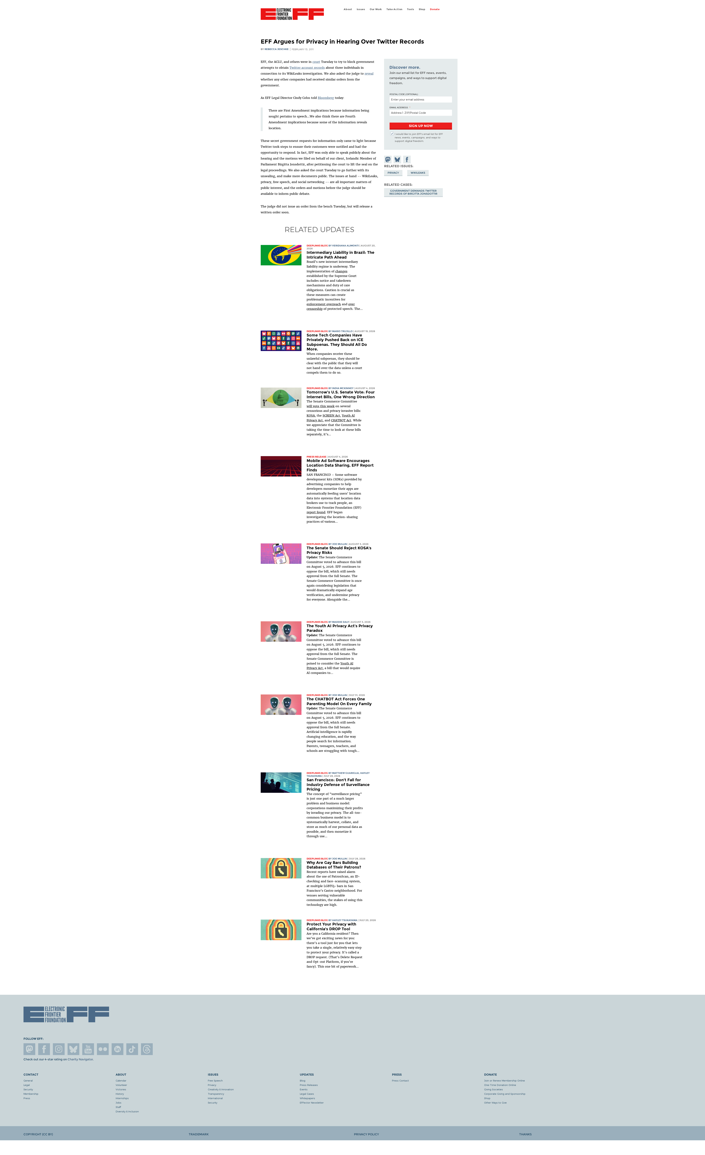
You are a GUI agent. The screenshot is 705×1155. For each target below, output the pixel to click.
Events (304, 1089)
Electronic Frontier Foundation (292, 16)
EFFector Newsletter (312, 1102)
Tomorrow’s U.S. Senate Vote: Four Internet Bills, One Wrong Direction (341, 394)
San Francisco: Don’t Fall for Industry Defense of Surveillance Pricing (338, 785)
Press (27, 1098)
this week (327, 406)
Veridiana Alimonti (345, 245)
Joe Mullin (339, 544)
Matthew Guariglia (345, 773)
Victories (121, 1089)
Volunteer (121, 1085)
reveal (369, 73)
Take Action (394, 9)
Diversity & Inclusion (127, 1111)
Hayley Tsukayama (344, 920)
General (28, 1080)
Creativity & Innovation (221, 1089)
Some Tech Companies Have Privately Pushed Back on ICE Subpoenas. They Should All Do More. (337, 342)
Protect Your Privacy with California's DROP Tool (331, 926)
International (215, 1098)
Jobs (118, 1102)
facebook (44, 1049)
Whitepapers (307, 1098)
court (316, 62)
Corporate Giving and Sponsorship (504, 1093)
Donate (435, 9)
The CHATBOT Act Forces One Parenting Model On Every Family (339, 701)
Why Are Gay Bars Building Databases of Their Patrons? (334, 865)
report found (316, 512)
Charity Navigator (80, 1059)
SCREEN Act (331, 415)
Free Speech (215, 1080)
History (120, 1093)
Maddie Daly (340, 622)
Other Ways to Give (495, 1102)
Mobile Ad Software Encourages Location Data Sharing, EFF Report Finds (340, 465)
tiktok (132, 1049)
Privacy (393, 172)
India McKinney (342, 388)
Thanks (525, 1134)
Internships (122, 1098)
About (348, 9)
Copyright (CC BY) (38, 1134)
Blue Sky (73, 1049)
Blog (302, 1080)
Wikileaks (418, 172)
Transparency (216, 1093)
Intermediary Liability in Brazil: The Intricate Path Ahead (340, 254)
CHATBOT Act (341, 420)
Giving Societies (493, 1089)
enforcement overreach (324, 304)
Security (28, 1089)
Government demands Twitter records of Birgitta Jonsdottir (413, 192)
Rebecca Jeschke (277, 49)
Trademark (199, 1134)
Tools (410, 9)
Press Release (316, 456)
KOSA (311, 415)
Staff (118, 1107)
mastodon (29, 1049)
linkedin (117, 1049)
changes (341, 271)
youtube (88, 1049)
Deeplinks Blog (317, 245)
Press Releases (309, 1085)
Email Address (399, 107)
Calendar (121, 1080)
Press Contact (400, 1080)
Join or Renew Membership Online (504, 1080)
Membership (31, 1093)
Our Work (376, 9)
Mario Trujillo (342, 331)
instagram (59, 1049)
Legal (27, 1085)
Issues (361, 9)
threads (147, 1049)
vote (316, 406)
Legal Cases (307, 1093)
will (310, 406)
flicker (103, 1049)
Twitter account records (307, 67)
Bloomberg (326, 98)
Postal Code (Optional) (404, 94)
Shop (422, 9)
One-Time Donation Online (500, 1085)
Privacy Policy (366, 1134)
